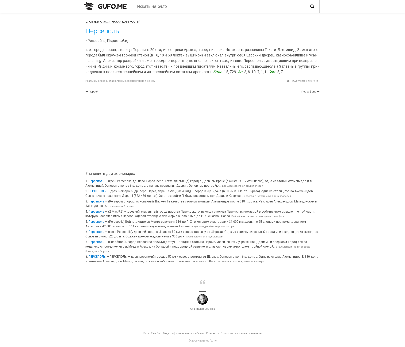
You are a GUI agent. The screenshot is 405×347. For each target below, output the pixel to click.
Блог (146, 333)
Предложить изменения (304, 80)
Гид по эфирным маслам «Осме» (183, 333)
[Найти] (312, 6)
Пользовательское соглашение (241, 333)
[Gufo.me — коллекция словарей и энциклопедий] (105, 6)
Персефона (308, 91)
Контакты (212, 333)
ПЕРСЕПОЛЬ (97, 191)
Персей (93, 91)
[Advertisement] (202, 129)
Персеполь (96, 181)
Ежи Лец (156, 333)
